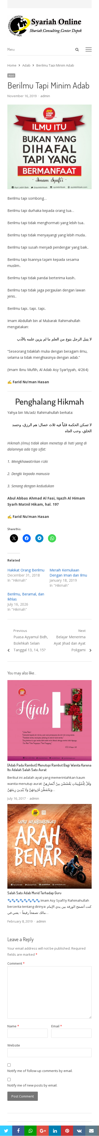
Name (13, 1026)
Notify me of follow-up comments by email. (40, 1070)
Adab (11, 75)
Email (56, 1026)
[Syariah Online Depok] (49, 25)
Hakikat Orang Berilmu (25, 570)
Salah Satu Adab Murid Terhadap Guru (34, 893)
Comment (16, 963)
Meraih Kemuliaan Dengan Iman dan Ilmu (68, 573)
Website (13, 1045)
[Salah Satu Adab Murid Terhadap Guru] (49, 807)
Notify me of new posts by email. (32, 1085)
